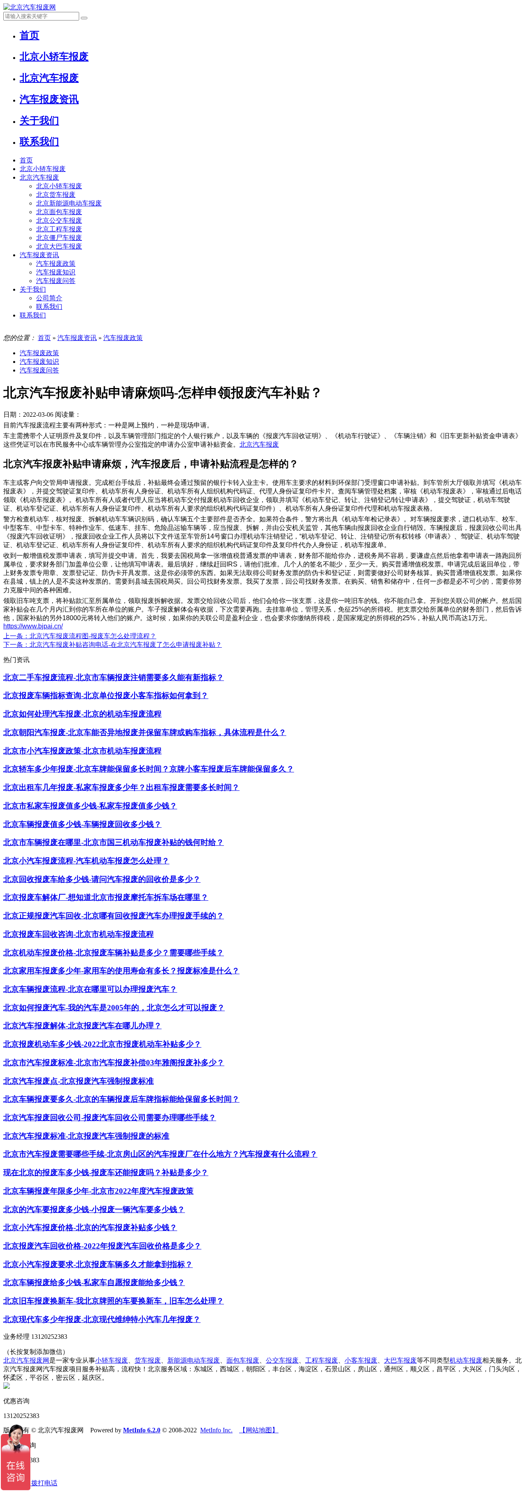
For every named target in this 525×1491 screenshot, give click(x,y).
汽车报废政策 (55, 263)
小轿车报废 (111, 1360)
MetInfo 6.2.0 (141, 1430)
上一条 (79, 635)
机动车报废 (466, 1360)
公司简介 (49, 298)
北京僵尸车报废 (59, 237)
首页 (26, 160)
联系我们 (49, 306)
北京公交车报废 (59, 220)
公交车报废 (282, 1360)
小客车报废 (361, 1360)
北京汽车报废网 (26, 1360)
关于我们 (33, 289)
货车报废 (148, 1360)
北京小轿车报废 (43, 168)
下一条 (112, 644)
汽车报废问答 (55, 280)
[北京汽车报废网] (29, 7)
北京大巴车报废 (59, 246)
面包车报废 (242, 1360)
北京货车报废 (55, 194)
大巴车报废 (400, 1360)
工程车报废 (321, 1360)
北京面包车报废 (59, 211)
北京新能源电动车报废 (69, 203)
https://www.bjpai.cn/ (33, 626)
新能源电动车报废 (193, 1360)
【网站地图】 (258, 1430)
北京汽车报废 (39, 177)
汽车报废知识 (55, 272)
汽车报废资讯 (39, 254)
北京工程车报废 (59, 229)
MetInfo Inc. (216, 1430)
